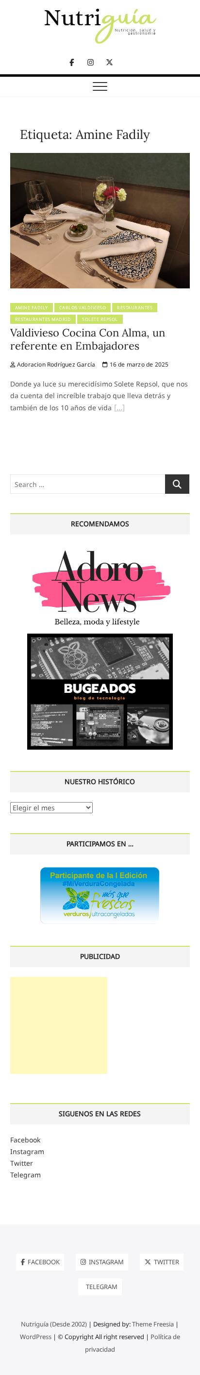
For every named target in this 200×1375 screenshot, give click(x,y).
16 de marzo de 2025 (138, 364)
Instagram (27, 1151)
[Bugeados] (100, 637)
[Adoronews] (100, 549)
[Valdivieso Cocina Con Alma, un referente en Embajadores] (100, 158)
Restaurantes (134, 307)
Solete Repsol (100, 319)
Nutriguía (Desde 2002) (54, 1324)
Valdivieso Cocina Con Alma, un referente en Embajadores (87, 339)
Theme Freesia (153, 1324)
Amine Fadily (31, 307)
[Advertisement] (58, 1025)
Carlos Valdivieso (82, 307)
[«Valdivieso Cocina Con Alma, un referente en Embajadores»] (119, 409)
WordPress (35, 1336)
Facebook (25, 1139)
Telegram (25, 1174)
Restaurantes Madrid (43, 319)
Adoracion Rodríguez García (55, 364)
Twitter (21, 1163)
